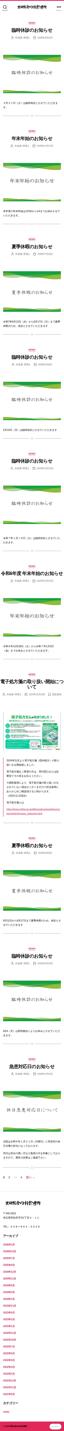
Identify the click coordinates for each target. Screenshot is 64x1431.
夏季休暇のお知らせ (32, 246)
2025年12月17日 (45, 145)
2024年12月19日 (45, 468)
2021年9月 (9, 1394)
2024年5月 (9, 1292)
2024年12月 (9, 1271)
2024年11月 (9, 1278)
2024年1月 (9, 1299)
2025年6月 (9, 1265)
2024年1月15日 (45, 1074)
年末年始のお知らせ (32, 138)
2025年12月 (9, 1251)
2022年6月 (9, 1353)
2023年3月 (9, 1319)
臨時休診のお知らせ (32, 30)
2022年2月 (9, 1373)
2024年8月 (9, 1285)
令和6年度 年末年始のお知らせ (32, 573)
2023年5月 (9, 1312)
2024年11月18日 (37, 694)
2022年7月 (9, 1346)
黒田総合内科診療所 (19, 1426)
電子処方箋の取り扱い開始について (32, 684)
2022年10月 (9, 1339)
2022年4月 (9, 1367)
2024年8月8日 (45, 853)
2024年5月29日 (45, 963)
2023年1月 (9, 1326)
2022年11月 (9, 1333)
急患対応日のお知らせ (32, 1066)
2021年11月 (9, 1387)
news (32, 23)
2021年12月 (9, 1380)
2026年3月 (9, 1244)
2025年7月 (9, 1258)
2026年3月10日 (45, 37)
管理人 (26, 37)
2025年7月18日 (45, 254)
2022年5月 (9, 1360)
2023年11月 (9, 1305)
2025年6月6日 (45, 364)
